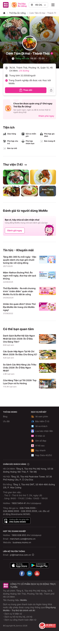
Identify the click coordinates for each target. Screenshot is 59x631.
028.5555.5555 (29, 511)
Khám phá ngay (46, 116)
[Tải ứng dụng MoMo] (19, 565)
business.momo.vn (22, 542)
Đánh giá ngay (14, 230)
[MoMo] (4, 13)
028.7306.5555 (28, 508)
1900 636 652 (26, 535)
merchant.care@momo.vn (22, 538)
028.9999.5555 (11, 511)
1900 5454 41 (19, 503)
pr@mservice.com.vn (20, 555)
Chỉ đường (24, 70)
